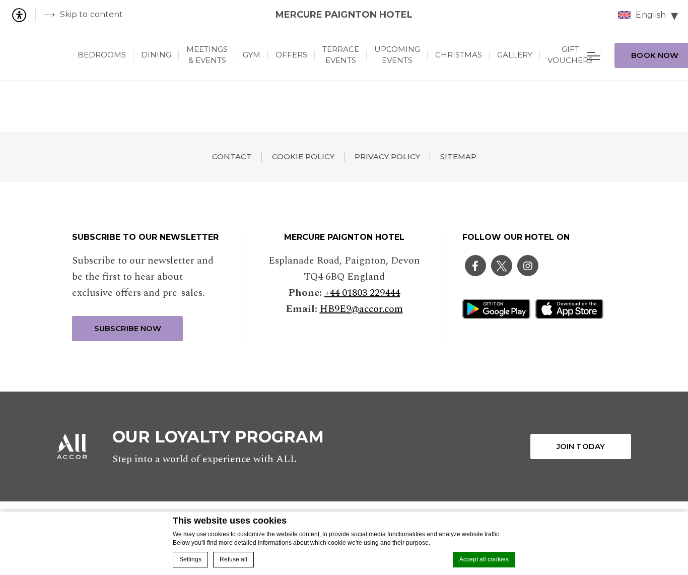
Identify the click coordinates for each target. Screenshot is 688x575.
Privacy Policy (387, 156)
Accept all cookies (484, 559)
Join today (581, 446)
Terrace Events (340, 55)
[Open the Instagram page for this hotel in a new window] (527, 265)
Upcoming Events (397, 55)
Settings (190, 559)
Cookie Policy (303, 156)
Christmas (458, 54)
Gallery (514, 54)
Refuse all (233, 559)
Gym (251, 54)
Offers (291, 54)
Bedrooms (102, 54)
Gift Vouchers (570, 55)
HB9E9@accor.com (361, 308)
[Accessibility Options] (23, 15)
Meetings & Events (207, 55)
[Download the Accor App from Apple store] (569, 309)
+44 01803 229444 (362, 292)
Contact (232, 156)
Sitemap (458, 156)
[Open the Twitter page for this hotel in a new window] (501, 265)
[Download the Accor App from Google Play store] (496, 309)
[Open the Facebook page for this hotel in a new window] (475, 265)
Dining (156, 54)
